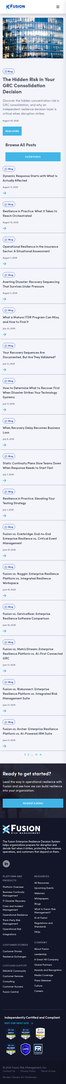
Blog (10, 71)
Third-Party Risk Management (11, 921)
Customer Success (13, 986)
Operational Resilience (15, 914)
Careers (38, 991)
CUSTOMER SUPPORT (15, 965)
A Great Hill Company (46, 959)
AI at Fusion (40, 917)
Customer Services (13, 976)
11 (36, 754)
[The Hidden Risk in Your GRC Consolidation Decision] (33, 38)
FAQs (37, 931)
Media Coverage (43, 975)
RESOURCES (41, 876)
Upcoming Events (44, 887)
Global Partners (43, 964)
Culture (38, 985)
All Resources (41, 882)
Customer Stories (12, 951)
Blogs (37, 903)
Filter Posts (33, 156)
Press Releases (42, 980)
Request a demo (33, 803)
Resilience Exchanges (14, 956)
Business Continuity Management (13, 893)
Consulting (9, 981)
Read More (12, 131)
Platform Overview (13, 886)
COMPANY (40, 942)
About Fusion (41, 948)
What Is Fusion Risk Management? (45, 910)
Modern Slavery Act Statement (20, 1077)
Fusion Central (11, 991)
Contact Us (9, 1071)
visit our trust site (16, 1023)
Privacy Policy (28, 1071)
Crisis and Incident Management (13, 907)
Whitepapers (41, 898)
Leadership (40, 954)
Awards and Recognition (48, 970)
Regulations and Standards (43, 924)
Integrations (9, 934)
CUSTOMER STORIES (15, 944)
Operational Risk (12, 929)
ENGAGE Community (14, 970)
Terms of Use (48, 1071)
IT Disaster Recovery (14, 900)
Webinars (39, 893)
